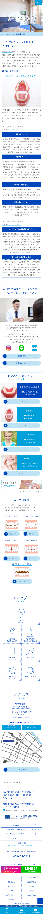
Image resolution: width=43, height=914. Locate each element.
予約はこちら (11, 727)
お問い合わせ (31, 895)
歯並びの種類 (31, 882)
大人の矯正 (11, 886)
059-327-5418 (31, 727)
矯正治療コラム (11, 895)
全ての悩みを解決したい (21, 621)
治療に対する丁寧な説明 (12, 658)
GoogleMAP (23, 770)
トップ (11, 877)
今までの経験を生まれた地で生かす (30, 640)
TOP (2, 34)
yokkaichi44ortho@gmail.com (22, 722)
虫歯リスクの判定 (31, 676)
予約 (22, 356)
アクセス (32, 891)
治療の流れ (11, 882)
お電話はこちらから (22, 363)
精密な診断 (30, 657)
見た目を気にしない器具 (12, 640)
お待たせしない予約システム (12, 677)
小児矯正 (32, 886)
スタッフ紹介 (31, 877)
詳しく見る (22, 402)
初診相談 (11, 899)
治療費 (11, 891)
